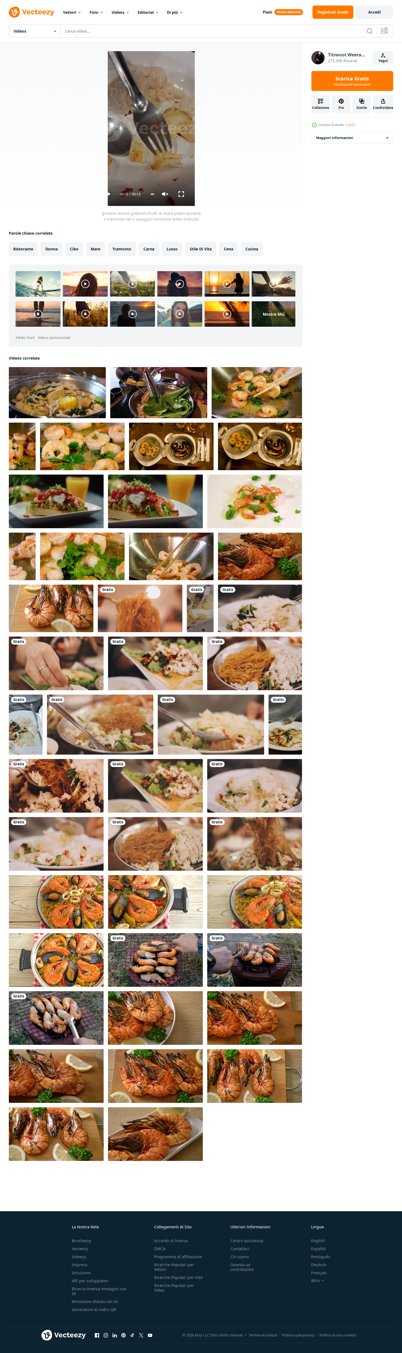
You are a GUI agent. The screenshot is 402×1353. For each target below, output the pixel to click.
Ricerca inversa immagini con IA (99, 1291)
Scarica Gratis (352, 81)
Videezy (79, 1256)
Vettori (69, 12)
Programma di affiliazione (178, 1256)
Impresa (79, 1264)
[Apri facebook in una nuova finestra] (97, 1335)
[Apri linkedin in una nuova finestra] (114, 1335)
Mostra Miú (274, 313)
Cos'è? (351, 124)
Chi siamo (239, 1256)
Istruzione (81, 1272)
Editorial (146, 12)
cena (228, 249)
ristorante (23, 249)
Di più (172, 12)
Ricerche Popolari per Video (174, 1288)
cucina (251, 249)
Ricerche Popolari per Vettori (174, 1267)
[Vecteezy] (31, 12)
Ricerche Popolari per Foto (178, 1277)
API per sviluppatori (90, 1280)
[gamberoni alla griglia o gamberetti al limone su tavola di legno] (260, 556)
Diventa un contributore (242, 1267)
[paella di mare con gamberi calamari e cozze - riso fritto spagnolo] (254, 902)
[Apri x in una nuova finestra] (141, 1335)
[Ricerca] (369, 31)
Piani (267, 12)
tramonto (121, 249)
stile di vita (201, 249)
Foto (94, 12)
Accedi (374, 12)
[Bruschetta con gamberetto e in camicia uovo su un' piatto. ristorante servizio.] (56, 501)
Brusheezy (81, 1240)
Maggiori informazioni (334, 137)
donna (51, 249)
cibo (74, 249)
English (318, 1240)
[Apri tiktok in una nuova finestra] (132, 1335)
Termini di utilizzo (263, 1335)
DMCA (159, 1248)
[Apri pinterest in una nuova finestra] (123, 1335)
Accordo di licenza (171, 1240)
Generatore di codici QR (94, 1309)
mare (95, 249)
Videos (118, 12)
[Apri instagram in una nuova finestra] (106, 1335)
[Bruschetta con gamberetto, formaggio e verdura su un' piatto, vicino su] (155, 501)
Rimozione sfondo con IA (95, 1301)
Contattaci (239, 1248)
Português (320, 1256)
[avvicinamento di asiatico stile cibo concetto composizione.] (254, 501)
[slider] (152, 194)
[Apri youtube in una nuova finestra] (150, 1335)
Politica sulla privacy (298, 1335)
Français (319, 1272)
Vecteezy (80, 1248)
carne (148, 249)
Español (318, 1248)
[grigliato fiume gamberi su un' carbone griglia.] (155, 960)
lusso (172, 249)
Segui (383, 60)
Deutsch (318, 1264)
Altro (315, 1280)
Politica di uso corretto (337, 1335)
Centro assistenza (246, 1240)
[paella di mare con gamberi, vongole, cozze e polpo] (56, 960)
